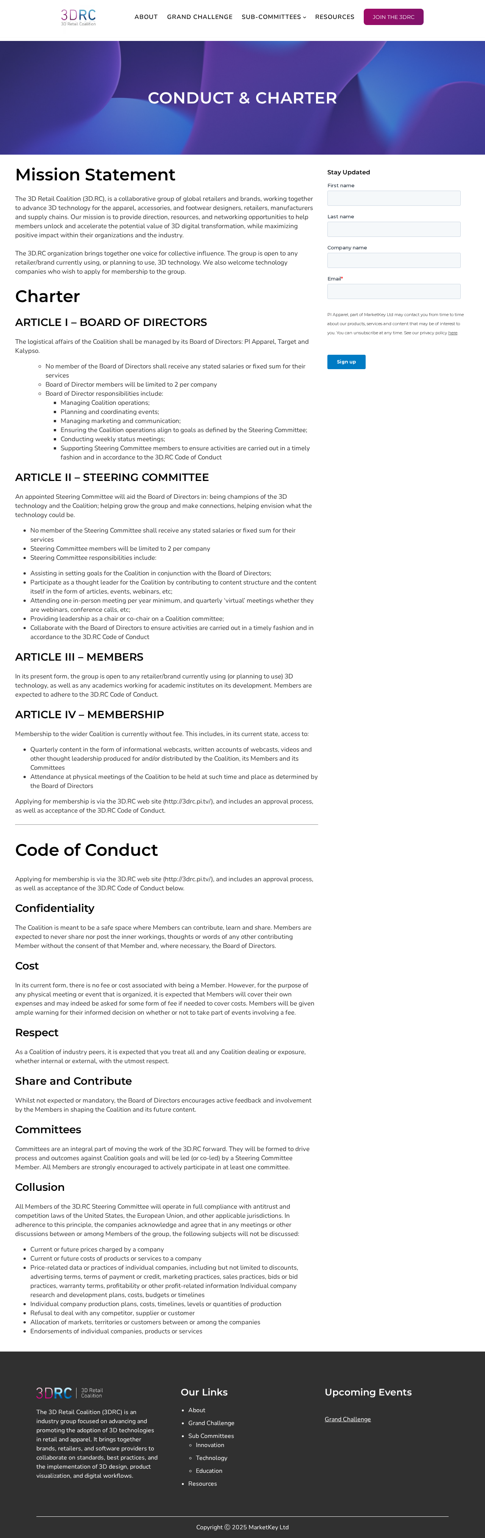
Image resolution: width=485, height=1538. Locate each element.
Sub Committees (211, 1436)
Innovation (210, 1445)
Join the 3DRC (394, 17)
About (196, 1410)
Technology (211, 1458)
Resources (202, 1484)
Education (209, 1471)
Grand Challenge (211, 1423)
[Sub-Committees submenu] (305, 17)
